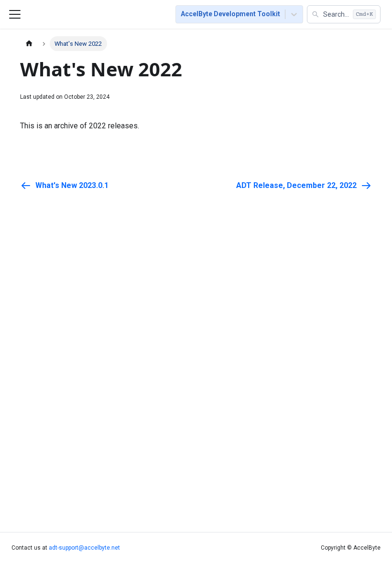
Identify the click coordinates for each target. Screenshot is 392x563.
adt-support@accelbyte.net (84, 547)
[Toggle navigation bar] (15, 14)
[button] (344, 14)
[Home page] (29, 43)
